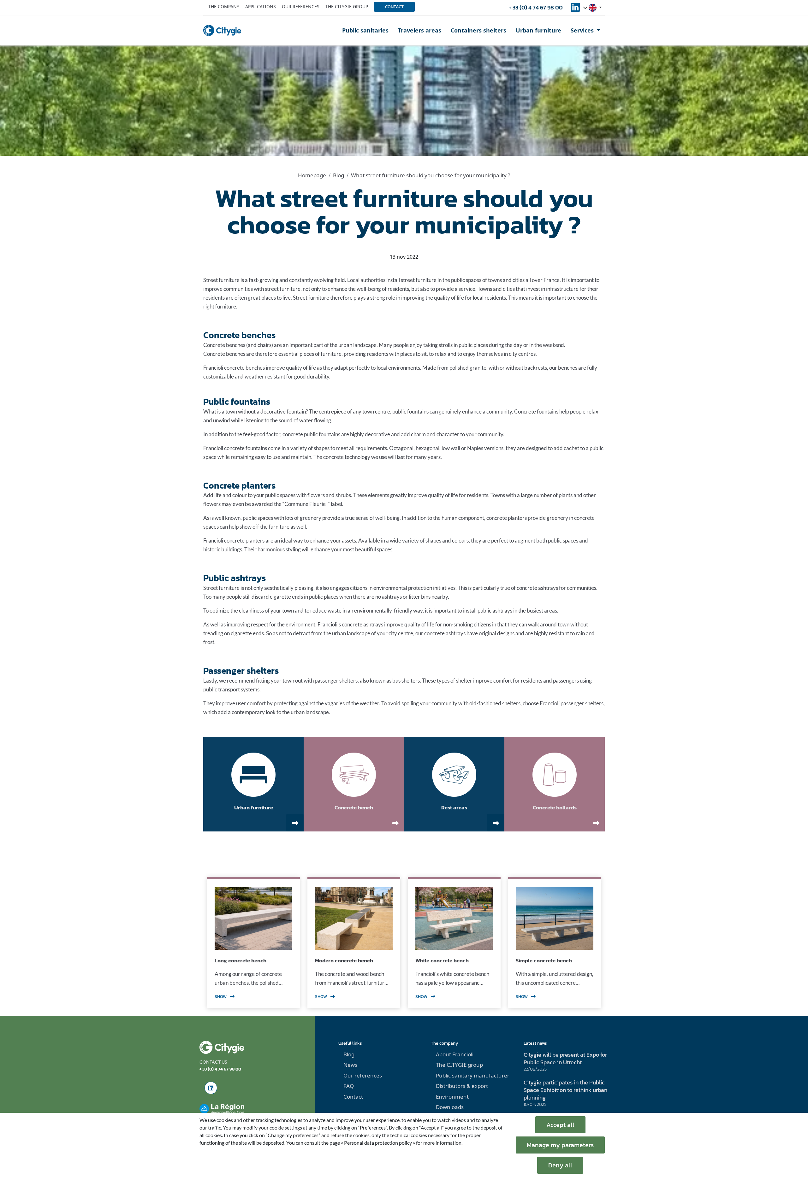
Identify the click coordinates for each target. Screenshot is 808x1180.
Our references (300, 6)
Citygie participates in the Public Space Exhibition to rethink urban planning (565, 1090)
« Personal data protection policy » (378, 1143)
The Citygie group (346, 6)
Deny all (560, 1165)
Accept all (560, 1125)
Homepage (312, 175)
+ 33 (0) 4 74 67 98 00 (536, 7)
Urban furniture (538, 30)
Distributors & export (462, 1085)
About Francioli (454, 1054)
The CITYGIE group (459, 1064)
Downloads (450, 1107)
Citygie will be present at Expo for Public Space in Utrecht (565, 1058)
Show (221, 996)
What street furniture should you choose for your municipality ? (430, 175)
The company (223, 6)
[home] (222, 30)
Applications (260, 6)
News (350, 1064)
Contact (394, 6)
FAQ (348, 1085)
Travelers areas (419, 30)
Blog (338, 175)
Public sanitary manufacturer (472, 1075)
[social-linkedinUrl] (575, 9)
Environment (452, 1096)
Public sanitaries (365, 30)
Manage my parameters (560, 1145)
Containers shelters (478, 30)
